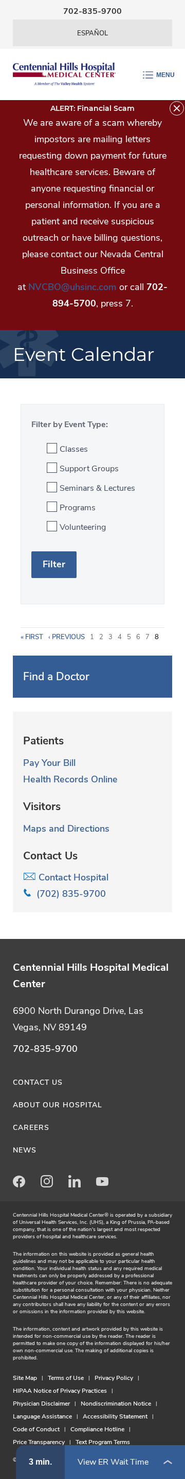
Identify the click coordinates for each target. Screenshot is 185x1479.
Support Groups (89, 468)
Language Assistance (42, 1416)
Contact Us (38, 1082)
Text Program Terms (103, 1442)
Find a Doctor (56, 676)
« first (32, 637)
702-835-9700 (92, 11)
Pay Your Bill (49, 763)
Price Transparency (39, 1442)
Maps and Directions (66, 828)
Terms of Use (66, 1378)
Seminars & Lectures (97, 488)
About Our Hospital (57, 1105)
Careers (31, 1127)
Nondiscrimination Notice (116, 1403)
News (24, 1150)
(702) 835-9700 (68, 894)
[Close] (177, 108)
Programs (78, 507)
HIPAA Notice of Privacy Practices (60, 1391)
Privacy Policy (114, 1378)
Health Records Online (70, 779)
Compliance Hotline (97, 1429)
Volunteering (83, 527)
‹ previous (66, 637)
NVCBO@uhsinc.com (72, 287)
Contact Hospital (72, 877)
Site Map (25, 1378)
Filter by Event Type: (69, 424)
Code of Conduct (36, 1429)
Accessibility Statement (115, 1416)
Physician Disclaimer (41, 1403)
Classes (74, 449)
